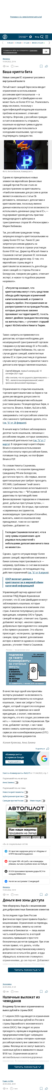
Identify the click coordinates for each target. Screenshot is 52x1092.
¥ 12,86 (26, 43)
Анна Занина (8, 782)
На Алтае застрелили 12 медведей (24, 881)
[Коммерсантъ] (5, 37)
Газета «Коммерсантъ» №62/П (16, 773)
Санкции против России (13, 800)
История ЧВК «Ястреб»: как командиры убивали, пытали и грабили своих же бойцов (28, 862)
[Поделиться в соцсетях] (46, 66)
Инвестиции (35, 800)
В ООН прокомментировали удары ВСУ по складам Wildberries (27, 872)
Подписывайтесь (14, 762)
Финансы (6, 59)
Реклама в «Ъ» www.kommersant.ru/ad (26, 17)
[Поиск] (42, 37)
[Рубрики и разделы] (47, 37)
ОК (46, 51)
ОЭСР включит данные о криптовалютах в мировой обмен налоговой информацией (24, 582)
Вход (37, 37)
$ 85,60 (10, 43)
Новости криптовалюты (13, 792)
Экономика (7, 1017)
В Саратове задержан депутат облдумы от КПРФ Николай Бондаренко (28, 852)
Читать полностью (26, 970)
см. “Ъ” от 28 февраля (14, 422)
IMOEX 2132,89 (37, 43)
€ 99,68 (18, 43)
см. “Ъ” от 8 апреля (38, 572)
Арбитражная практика (13, 796)
